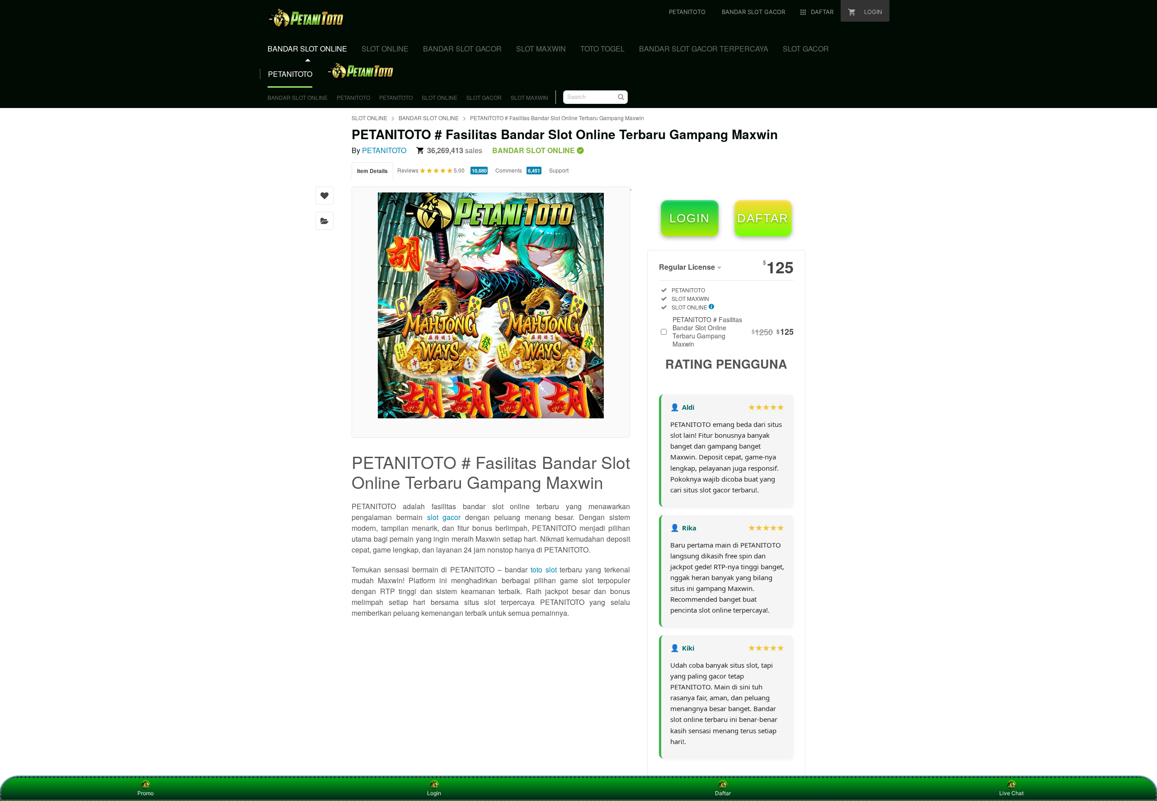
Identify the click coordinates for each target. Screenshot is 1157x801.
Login (434, 793)
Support (559, 170)
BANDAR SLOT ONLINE (298, 97)
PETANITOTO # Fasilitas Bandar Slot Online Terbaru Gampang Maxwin (557, 118)
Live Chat (1011, 793)
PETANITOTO (353, 97)
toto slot (544, 569)
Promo (145, 793)
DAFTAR (763, 218)
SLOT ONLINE (439, 97)
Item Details (372, 171)
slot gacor (444, 517)
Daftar (723, 793)
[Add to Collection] (324, 221)
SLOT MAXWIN (529, 97)
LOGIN (689, 218)
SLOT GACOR (484, 97)
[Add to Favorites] (324, 196)
